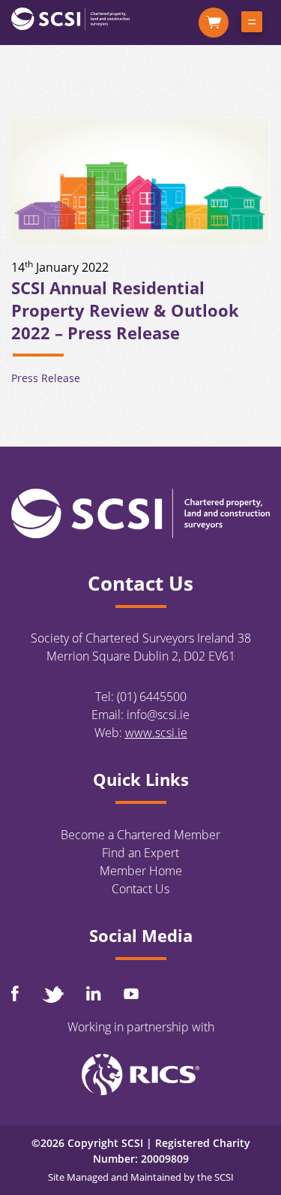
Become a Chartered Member (140, 834)
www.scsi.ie (156, 732)
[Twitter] (52, 994)
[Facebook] (15, 993)
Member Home (141, 870)
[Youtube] (131, 993)
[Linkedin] (93, 993)
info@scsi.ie (158, 714)
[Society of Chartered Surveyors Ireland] (70, 18)
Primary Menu (252, 25)
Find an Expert (140, 852)
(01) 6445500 (152, 696)
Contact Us (140, 888)
